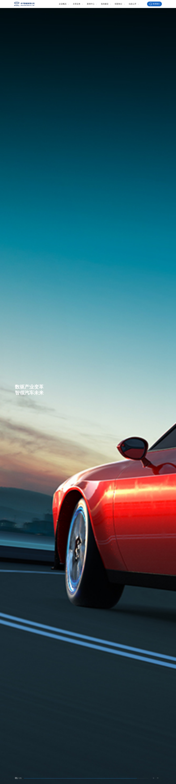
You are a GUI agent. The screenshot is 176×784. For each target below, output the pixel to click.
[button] (153, 778)
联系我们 (156, 4)
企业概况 (62, 4)
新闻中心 (90, 4)
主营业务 (76, 4)
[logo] (24, 4)
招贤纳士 (118, 4)
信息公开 (132, 4)
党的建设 (104, 4)
